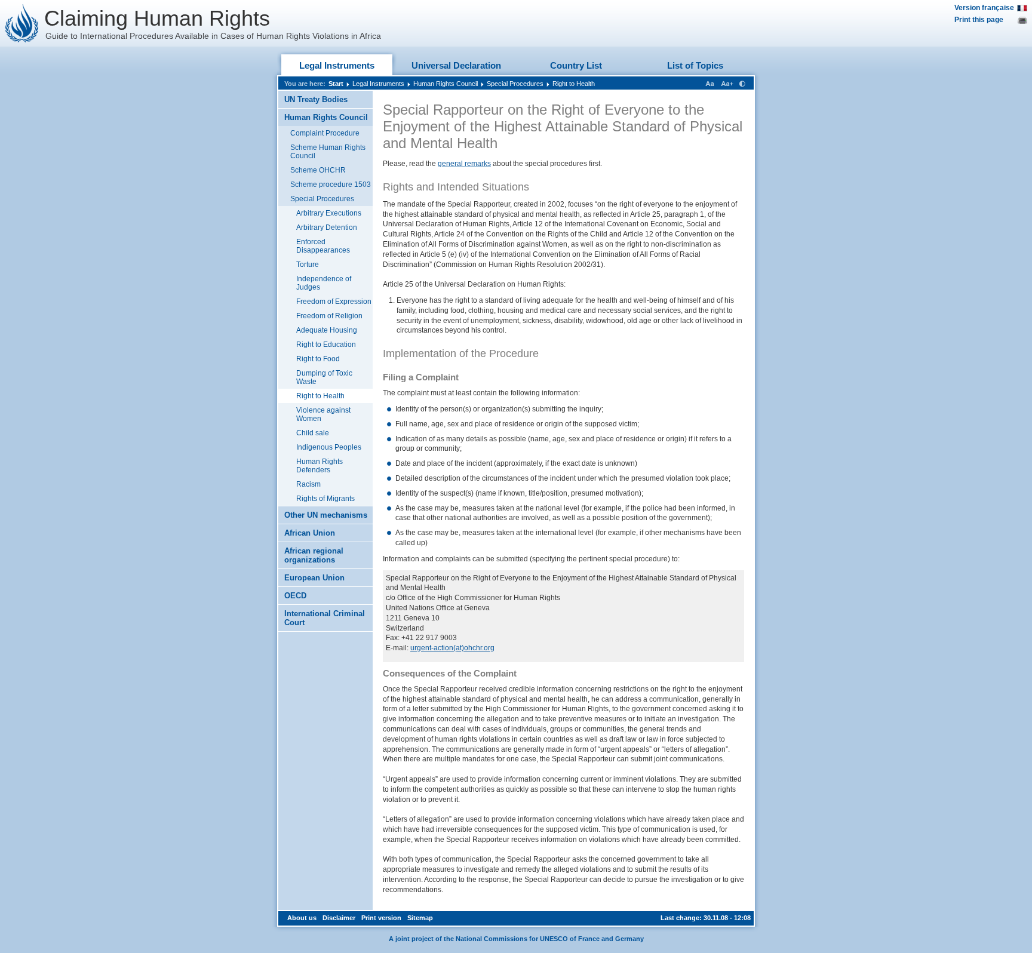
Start (335, 83)
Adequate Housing (326, 330)
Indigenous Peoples (328, 447)
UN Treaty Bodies (316, 99)
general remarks (464, 163)
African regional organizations (313, 555)
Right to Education (326, 344)
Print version (381, 917)
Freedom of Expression (333, 301)
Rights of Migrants (325, 498)
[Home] (22, 23)
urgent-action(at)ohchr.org (452, 648)
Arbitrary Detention (326, 227)
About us (302, 917)
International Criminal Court (324, 618)
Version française (984, 8)
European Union (314, 577)
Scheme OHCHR (318, 170)
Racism (308, 484)
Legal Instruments (336, 65)
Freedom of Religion (329, 316)
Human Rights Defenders (319, 465)
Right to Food (318, 359)
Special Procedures (515, 83)
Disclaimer (338, 917)
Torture (307, 264)
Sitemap (420, 917)
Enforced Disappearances (323, 246)
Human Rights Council (445, 83)
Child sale (312, 433)
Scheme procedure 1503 (330, 184)
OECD (295, 595)
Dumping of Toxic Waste (324, 377)
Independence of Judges (323, 283)
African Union (309, 532)
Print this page (978, 20)
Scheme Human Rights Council (328, 151)
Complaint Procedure (325, 133)
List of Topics (695, 65)
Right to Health (573, 83)
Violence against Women (323, 414)
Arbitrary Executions (328, 213)
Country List (576, 65)
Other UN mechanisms (325, 515)
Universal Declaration (456, 65)
